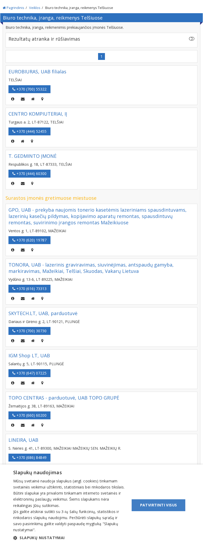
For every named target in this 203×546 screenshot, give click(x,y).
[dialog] (101, 505)
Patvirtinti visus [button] (158, 504)
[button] (69, 538)
